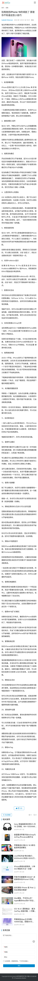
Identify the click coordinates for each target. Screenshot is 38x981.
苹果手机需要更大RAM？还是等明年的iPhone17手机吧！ (24, 878)
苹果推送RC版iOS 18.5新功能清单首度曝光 (24, 846)
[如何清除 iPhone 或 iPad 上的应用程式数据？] (7, 890)
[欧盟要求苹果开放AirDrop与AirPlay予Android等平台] (7, 837)
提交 (19, 965)
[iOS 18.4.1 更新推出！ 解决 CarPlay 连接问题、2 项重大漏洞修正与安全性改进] (7, 911)
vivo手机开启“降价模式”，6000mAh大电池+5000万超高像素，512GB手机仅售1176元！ (25, 857)
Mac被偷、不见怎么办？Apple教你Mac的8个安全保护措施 (24, 899)
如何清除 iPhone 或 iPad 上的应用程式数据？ (25, 889)
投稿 (32, 20)
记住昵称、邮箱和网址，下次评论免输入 (16, 961)
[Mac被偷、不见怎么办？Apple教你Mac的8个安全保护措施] (7, 900)
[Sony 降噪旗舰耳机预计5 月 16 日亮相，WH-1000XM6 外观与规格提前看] (7, 826)
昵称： (6, 947)
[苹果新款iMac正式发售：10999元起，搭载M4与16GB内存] (7, 921)
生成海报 (7, 815)
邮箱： (6, 952)
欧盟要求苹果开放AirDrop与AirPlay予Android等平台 (25, 836)
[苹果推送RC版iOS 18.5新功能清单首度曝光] (7, 847)
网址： (6, 957)
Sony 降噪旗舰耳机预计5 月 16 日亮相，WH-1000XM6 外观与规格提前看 (25, 825)
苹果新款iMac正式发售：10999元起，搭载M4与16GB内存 (23, 920)
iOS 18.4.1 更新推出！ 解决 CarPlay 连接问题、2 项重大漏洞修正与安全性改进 (25, 910)
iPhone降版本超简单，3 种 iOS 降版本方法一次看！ (24, 867)
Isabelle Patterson (7, 20)
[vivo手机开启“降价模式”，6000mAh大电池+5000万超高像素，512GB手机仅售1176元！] (7, 858)
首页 (3, 8)
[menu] (35, 2)
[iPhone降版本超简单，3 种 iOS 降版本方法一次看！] (7, 869)
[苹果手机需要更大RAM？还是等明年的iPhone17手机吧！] (7, 879)
